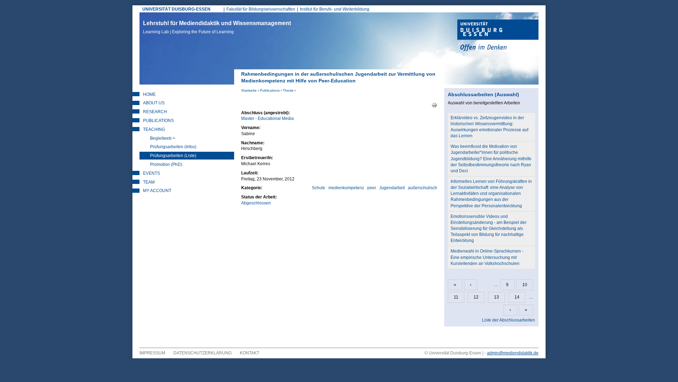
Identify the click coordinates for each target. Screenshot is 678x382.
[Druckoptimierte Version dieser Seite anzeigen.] (434, 104)
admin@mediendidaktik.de (513, 353)
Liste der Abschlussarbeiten (508, 320)
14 (517, 297)
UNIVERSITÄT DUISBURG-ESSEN (176, 9)
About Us (154, 102)
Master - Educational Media (267, 118)
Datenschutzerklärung (202, 353)
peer (371, 187)
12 (476, 297)
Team (149, 182)
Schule (318, 187)
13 (496, 297)
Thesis (288, 90)
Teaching (154, 129)
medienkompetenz (346, 187)
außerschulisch (422, 187)
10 (524, 284)
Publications (270, 90)
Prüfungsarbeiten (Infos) (173, 146)
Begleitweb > (162, 138)
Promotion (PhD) (166, 164)
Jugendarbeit (392, 187)
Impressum (152, 353)
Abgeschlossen (256, 203)
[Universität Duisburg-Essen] (498, 36)
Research (155, 111)
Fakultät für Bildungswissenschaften (260, 9)
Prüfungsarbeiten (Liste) (173, 155)
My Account (157, 190)
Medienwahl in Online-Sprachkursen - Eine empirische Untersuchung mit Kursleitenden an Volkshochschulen (487, 257)
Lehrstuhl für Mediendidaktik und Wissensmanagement (217, 27)
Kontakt (249, 353)
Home (149, 94)
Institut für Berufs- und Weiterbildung (334, 9)
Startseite (249, 90)
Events (151, 173)
